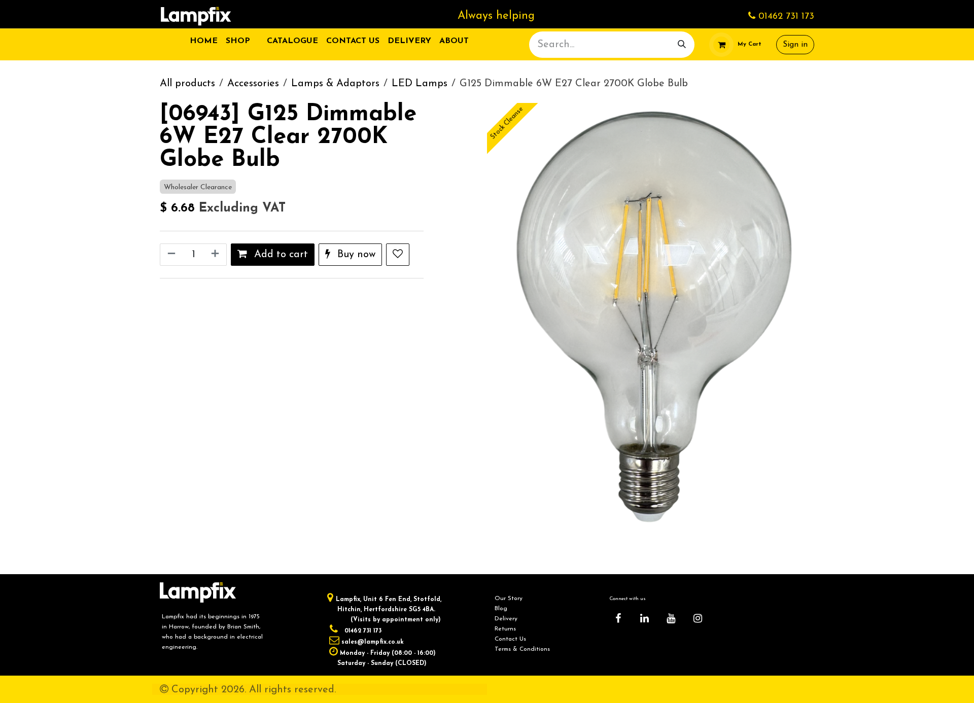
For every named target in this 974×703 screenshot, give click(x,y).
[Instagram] (697, 618)
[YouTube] (671, 618)
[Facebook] (618, 618)
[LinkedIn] (645, 618)
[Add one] (216, 254)
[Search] (681, 44)
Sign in (795, 45)
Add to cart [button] (279, 255)
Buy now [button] (354, 255)
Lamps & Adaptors (335, 84)
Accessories (253, 84)
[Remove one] (170, 254)
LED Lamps (419, 84)
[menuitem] (204, 41)
